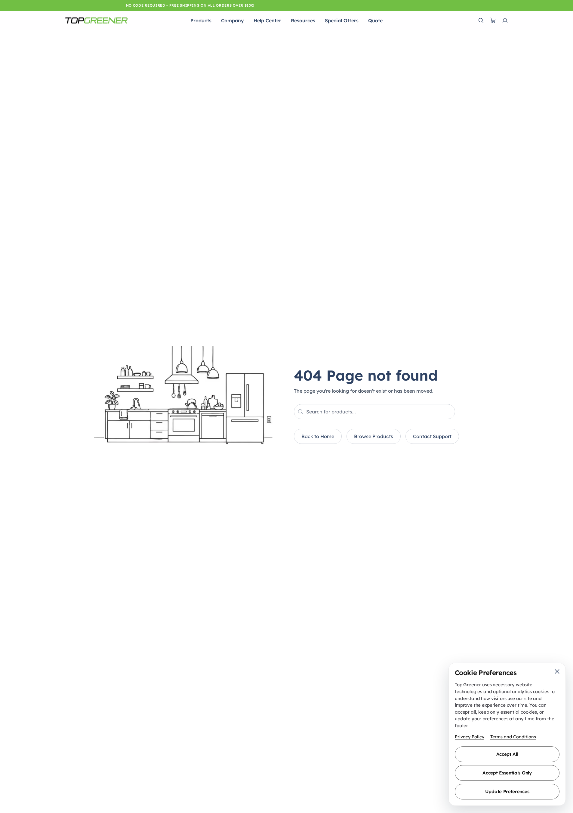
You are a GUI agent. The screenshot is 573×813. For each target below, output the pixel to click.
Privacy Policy (469, 737)
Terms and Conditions (513, 737)
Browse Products (373, 436)
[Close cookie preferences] (557, 671)
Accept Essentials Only (506, 773)
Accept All (507, 754)
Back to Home (317, 436)
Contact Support (432, 436)
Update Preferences (507, 791)
